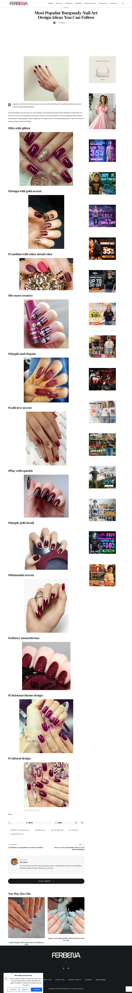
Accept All (36, 989)
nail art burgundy (57, 830)
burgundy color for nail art (20, 830)
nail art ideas (73, 830)
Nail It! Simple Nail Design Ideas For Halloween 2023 (26, 944)
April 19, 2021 (66, 936)
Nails (66, 7)
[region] (23, 983)
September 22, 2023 (26, 940)
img (10, 814)
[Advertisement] (66, 37)
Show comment (45, 881)
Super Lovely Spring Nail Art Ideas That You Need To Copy (66, 939)
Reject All (25, 989)
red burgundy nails (17, 834)
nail (46, 104)
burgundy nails (40, 830)
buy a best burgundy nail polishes (27, 116)
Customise (13, 989)
